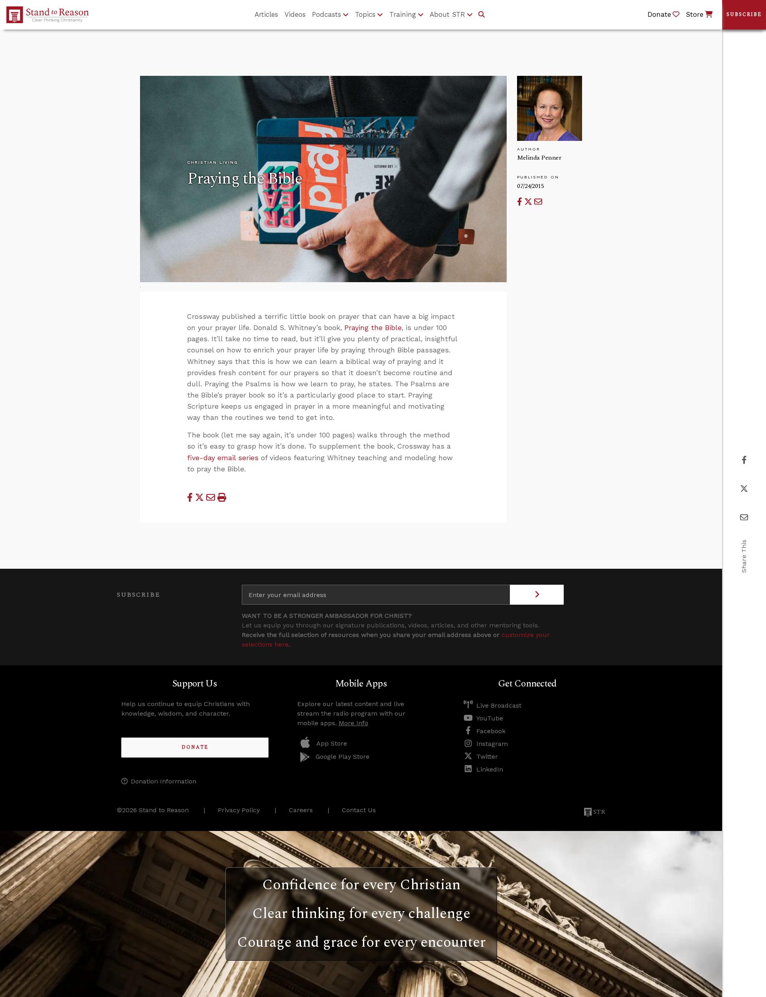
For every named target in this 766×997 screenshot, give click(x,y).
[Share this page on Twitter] (529, 202)
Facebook (490, 731)
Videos (295, 14)
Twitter (487, 756)
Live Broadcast (498, 705)
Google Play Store (342, 756)
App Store (331, 743)
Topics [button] (365, 14)
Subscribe (744, 14)
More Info (353, 723)
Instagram (492, 744)
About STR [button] (447, 14)
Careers (301, 810)
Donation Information (163, 781)
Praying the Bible (373, 328)
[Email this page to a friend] (538, 202)
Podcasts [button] (326, 14)
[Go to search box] (481, 15)
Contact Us (359, 810)
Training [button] (402, 14)
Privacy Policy (239, 810)
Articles (266, 14)
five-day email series (223, 458)
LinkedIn (489, 769)
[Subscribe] (537, 595)
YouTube (489, 718)
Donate (195, 747)
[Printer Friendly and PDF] (221, 498)
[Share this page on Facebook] (520, 202)
